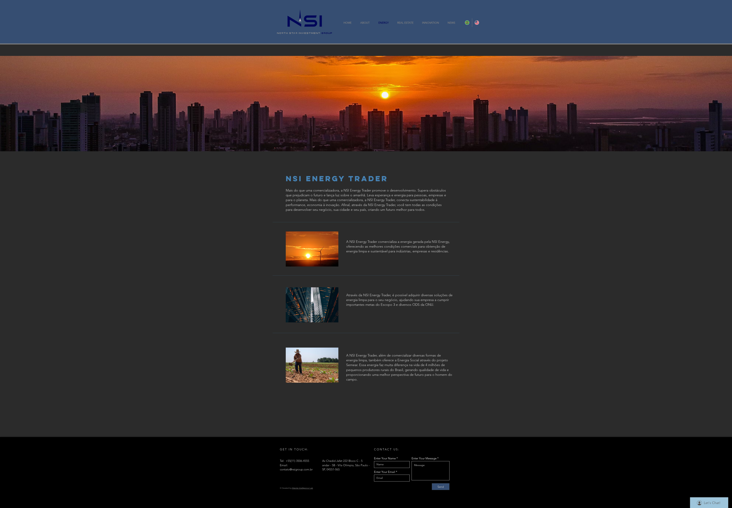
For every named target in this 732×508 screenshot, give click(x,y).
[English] (477, 22)
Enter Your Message (424, 458)
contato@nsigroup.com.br (296, 469)
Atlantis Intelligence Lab (302, 488)
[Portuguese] (467, 22)
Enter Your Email (384, 471)
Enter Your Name (385, 458)
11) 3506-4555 (300, 461)
